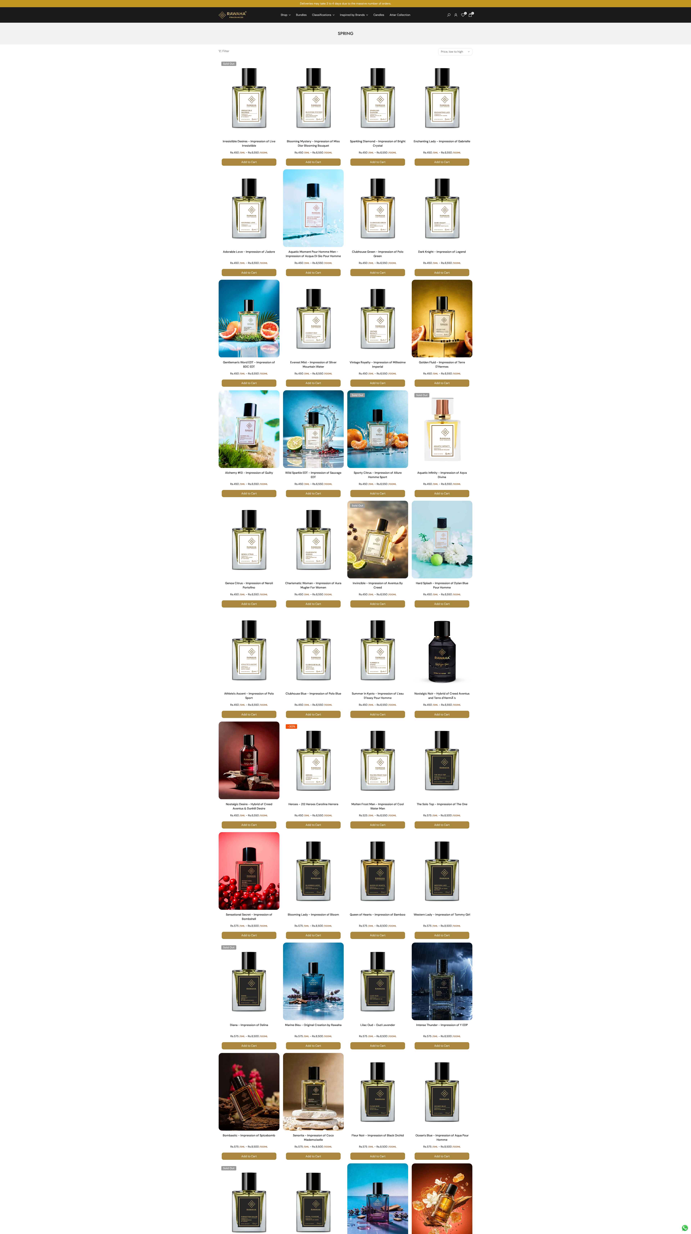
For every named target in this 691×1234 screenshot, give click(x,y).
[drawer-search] (449, 15)
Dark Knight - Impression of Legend (442, 252)
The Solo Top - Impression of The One (442, 804)
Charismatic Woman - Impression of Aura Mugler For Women (313, 585)
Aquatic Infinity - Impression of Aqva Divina (442, 475)
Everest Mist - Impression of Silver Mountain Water (313, 364)
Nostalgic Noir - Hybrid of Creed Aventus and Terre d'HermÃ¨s (441, 696)
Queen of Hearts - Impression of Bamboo (377, 914)
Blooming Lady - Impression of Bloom (313, 914)
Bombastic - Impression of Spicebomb (249, 1135)
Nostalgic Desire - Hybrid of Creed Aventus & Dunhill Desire (249, 806)
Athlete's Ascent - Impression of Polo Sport (249, 696)
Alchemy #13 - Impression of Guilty (249, 473)
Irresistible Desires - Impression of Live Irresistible (249, 143)
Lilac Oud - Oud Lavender (377, 1025)
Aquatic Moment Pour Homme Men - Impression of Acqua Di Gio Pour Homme (313, 254)
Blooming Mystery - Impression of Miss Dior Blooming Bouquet (313, 143)
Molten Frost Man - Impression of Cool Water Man (377, 806)
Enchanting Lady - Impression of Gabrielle (442, 141)
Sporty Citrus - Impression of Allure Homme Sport (378, 475)
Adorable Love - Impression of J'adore (249, 252)
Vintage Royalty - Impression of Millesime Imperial (378, 364)
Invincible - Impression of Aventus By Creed (378, 585)
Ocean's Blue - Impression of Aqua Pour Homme (442, 1137)
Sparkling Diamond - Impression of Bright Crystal (377, 143)
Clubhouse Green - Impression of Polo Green (377, 254)
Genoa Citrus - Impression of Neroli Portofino (249, 585)
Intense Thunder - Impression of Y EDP (442, 1025)
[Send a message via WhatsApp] (685, 1228)
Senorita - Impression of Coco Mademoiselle (313, 1137)
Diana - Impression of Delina (249, 1025)
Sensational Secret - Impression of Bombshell (249, 917)
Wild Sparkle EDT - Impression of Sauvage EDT (313, 475)
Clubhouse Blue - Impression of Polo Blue (313, 693)
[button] (276, 65)
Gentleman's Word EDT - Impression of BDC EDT (249, 364)
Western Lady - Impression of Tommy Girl (442, 914)
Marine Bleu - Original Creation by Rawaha (313, 1025)
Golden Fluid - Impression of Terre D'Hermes (442, 364)
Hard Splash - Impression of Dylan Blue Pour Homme (442, 585)
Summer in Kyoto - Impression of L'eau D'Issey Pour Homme (378, 696)
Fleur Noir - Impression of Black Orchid (378, 1135)
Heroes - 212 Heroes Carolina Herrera (313, 804)
